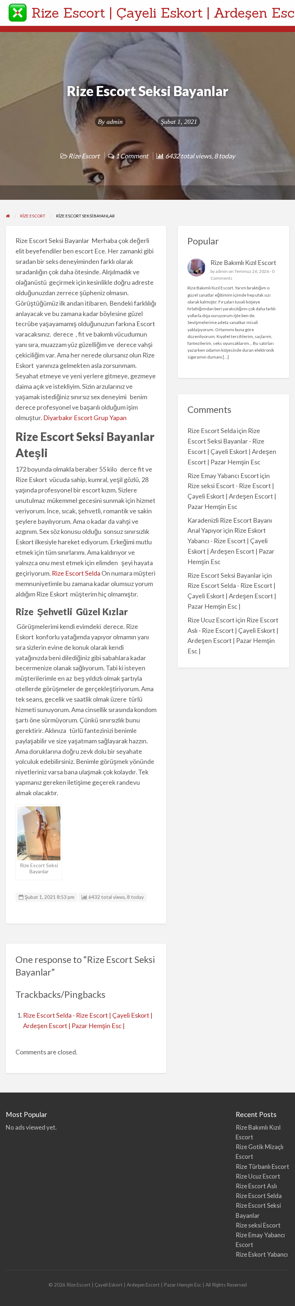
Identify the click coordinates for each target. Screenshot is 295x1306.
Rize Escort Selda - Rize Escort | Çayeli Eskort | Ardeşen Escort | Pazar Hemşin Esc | (231, 595)
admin (114, 121)
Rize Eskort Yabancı (262, 1254)
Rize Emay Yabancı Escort (223, 475)
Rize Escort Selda (76, 573)
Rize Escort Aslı (256, 1186)
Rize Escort (84, 156)
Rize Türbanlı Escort (262, 1166)
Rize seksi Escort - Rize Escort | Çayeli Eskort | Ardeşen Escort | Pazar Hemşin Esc (231, 496)
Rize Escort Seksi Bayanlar (224, 575)
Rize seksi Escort (258, 1225)
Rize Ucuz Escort (211, 620)
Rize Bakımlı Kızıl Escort (243, 262)
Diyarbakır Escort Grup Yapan (86, 418)
